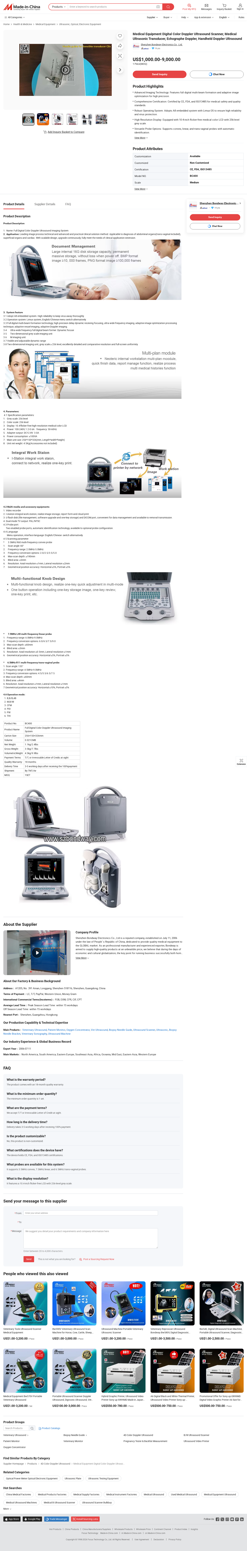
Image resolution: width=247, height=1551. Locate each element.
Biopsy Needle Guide (120, 1029)
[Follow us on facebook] (217, 1519)
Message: (17, 1231)
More (6, 1508)
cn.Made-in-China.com (155, 1533)
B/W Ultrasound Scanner (196, 1435)
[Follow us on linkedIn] (242, 1519)
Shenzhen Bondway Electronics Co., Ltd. (162, 44)
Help (183, 17)
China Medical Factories (18, 1494)
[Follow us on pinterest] (237, 1519)
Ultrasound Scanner (144, 1029)
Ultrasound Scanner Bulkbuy (97, 1502)
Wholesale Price (143, 1529)
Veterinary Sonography (34, 1033)
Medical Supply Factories (86, 1494)
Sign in (240, 8)
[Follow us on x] (222, 1519)
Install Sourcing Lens (87, 1519)
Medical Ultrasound (154, 1494)
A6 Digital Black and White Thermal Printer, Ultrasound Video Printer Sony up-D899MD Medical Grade (173, 1400)
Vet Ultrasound (99, 1029)
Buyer (166, 17)
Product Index (181, 1529)
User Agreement (142, 1539)
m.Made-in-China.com (131, 1533)
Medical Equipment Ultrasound (220, 1494)
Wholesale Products (123, 1529)
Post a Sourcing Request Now (96, 1259)
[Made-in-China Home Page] (21, 6)
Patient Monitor (56, 1029)
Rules (241, 17)
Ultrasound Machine (59, 1033)
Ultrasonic (162, 1029)
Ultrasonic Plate (73, 1478)
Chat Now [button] (219, 74)
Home (6, 24)
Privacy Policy (175, 1539)
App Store (12, 1519)
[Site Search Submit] (168, 6)
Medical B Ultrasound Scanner (59, 1502)
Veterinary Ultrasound (34, 1029)
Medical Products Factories (52, 1494)
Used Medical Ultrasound (184, 1494)
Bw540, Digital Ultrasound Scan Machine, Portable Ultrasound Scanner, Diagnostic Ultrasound (221, 1332)
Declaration (159, 1539)
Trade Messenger (56, 1519)
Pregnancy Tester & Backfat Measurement (145, 1441)
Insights (194, 1529)
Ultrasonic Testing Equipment (103, 1478)
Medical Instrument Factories (121, 1494)
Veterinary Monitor (73, 1441)
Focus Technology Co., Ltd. (100, 1539)
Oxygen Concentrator (78, 1029)
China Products (72, 1529)
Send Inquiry (159, 74)
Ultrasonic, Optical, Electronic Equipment (80, 24)
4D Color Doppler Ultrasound (138, 1435)
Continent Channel (162, 1529)
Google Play (32, 1519)
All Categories (15, 17)
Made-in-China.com (109, 1533)
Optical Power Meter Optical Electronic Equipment (32, 1478)
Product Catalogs (50, 1428)
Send (28, 1259)
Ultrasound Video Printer (196, 1441)
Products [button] (57, 7)
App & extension (202, 17)
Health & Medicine (22, 24)
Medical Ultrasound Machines (21, 1502)
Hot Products (55, 1529)
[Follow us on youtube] (232, 1519)
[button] (158, 6)
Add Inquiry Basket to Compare (66, 132)
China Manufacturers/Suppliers (97, 1529)
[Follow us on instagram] (227, 1519)
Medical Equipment (45, 24)
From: (19, 1213)
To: (20, 1222)
